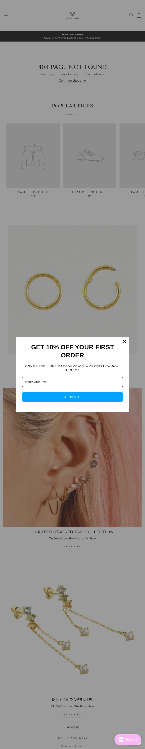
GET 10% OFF (73, 397)
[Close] (124, 341)
